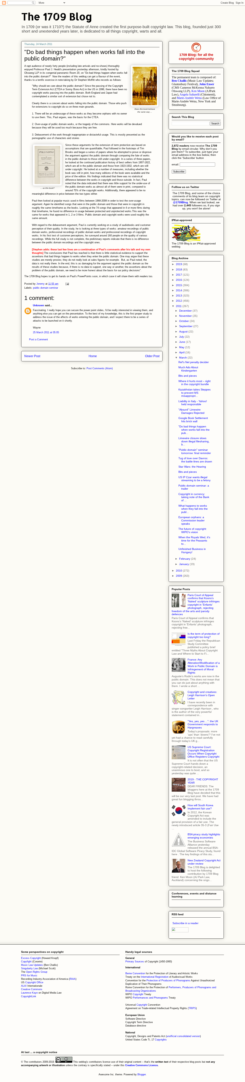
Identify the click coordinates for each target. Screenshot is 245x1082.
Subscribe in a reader (185, 923)
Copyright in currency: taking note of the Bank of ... (193, 497)
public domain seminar (45, 287)
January (184, 564)
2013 (179, 295)
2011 (179, 306)
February (185, 558)
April (182, 352)
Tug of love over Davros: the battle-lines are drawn (195, 460)
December (186, 310)
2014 (179, 290)
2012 (179, 300)
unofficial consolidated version (183, 1036)
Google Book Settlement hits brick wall (193, 419)
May (182, 347)
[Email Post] (67, 283)
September (186, 326)
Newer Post (32, 356)
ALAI (24, 985)
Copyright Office (34, 982)
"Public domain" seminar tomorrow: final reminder (194, 451)
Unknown (38, 305)
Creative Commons (31, 989)
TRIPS (192, 1008)
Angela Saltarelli (190, 94)
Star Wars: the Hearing (192, 466)
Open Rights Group (36, 971)
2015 (179, 285)
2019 (179, 264)
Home (93, 356)
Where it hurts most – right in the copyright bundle (194, 383)
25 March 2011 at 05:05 (46, 332)
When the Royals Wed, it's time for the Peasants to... (194, 540)
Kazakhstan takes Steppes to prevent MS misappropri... (194, 393)
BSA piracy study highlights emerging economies (204, 836)
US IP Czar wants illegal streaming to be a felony (194, 479)
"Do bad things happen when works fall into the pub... (194, 429)
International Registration (154, 976)
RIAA (73, 978)
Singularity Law (29, 968)
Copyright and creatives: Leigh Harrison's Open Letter (202, 695)
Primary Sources (134, 961)
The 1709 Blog (56, 16)
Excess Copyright (31, 958)
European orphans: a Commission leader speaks (191, 520)
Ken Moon (198, 91)
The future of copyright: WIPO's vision (192, 530)
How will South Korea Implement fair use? (200, 807)
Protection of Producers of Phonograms (168, 980)
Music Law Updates (32, 965)
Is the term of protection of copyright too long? (204, 635)
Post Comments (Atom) (100, 368)
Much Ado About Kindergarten (188, 369)
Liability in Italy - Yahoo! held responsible (192, 403)
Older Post (152, 356)
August (183, 331)
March (183, 357)
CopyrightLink (28, 996)
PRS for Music (29, 975)
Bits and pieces (187, 375)
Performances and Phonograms (150, 997)
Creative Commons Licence (141, 1065)
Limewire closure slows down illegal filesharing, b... (193, 441)
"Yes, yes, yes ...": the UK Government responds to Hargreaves (203, 724)
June (182, 341)
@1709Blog (180, 202)
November (186, 315)
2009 (179, 575)
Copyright (138, 994)
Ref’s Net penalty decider (193, 362)
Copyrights (161, 1039)
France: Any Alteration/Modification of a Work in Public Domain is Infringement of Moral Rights (204, 666)
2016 (179, 279)
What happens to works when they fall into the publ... (193, 509)
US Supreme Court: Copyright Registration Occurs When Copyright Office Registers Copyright (203, 752)
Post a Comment (38, 339)
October (184, 321)
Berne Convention (135, 973)
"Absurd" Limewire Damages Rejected (191, 411)
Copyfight (26, 961)
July (182, 336)
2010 (179, 570)
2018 (179, 269)
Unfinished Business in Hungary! (192, 550)
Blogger (141, 1074)
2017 (179, 274)
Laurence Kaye (29, 992)
